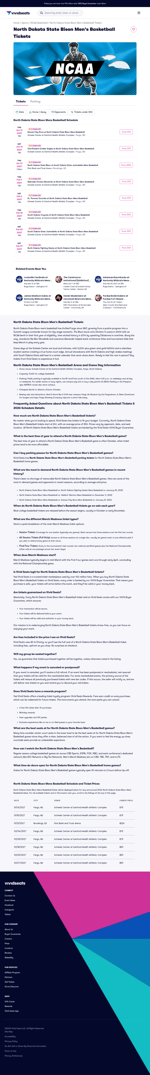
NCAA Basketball (39, 23)
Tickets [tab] (21, 101)
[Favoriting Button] (134, 29)
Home (16, 23)
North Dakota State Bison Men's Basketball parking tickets (62, 458)
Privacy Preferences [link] (14, 1056)
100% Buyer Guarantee (87, 3)
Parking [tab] (35, 101)
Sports (25, 23)
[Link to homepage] (18, 13)
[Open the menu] (139, 13)
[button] (19, 112)
